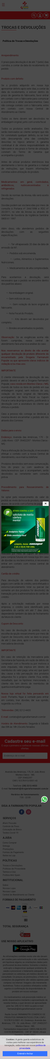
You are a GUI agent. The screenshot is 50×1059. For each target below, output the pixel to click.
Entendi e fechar (25, 1053)
